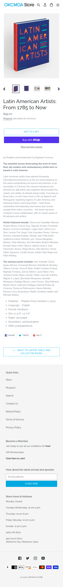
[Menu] (58, 4)
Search (9, 395)
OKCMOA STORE (35, 577)
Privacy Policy (13, 427)
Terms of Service (15, 419)
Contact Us (12, 403)
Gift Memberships (15, 452)
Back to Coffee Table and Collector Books (33, 352)
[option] (16, 89)
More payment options (31, 147)
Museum (11, 387)
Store (9, 379)
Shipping (7, 118)
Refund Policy (13, 411)
